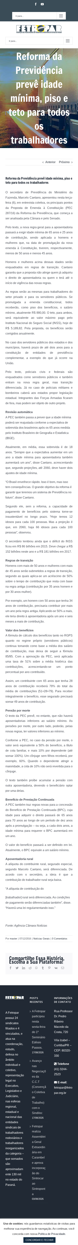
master (13, 938)
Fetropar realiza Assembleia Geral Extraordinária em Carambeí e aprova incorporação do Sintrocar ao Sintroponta (39, 1160)
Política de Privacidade (51, 1233)
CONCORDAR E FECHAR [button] (39, 1240)
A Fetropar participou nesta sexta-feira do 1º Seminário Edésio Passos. (38, 1029)
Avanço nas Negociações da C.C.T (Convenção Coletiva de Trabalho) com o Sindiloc (39, 1086)
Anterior (50, 162)
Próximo (64, 162)
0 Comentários (59, 938)
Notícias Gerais (41, 938)
